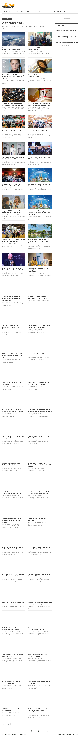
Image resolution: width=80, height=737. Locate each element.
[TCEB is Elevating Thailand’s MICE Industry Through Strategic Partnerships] (40, 259)
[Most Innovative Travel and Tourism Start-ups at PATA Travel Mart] (40, 374)
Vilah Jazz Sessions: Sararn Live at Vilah (67, 42)
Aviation (15, 11)
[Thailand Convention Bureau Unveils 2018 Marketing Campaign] (40, 619)
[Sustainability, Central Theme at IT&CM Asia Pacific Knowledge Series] (40, 175)
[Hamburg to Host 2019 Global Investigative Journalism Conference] (13, 592)
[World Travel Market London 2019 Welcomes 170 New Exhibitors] (40, 288)
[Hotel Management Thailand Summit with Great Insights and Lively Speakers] (40, 401)
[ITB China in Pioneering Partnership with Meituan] (40, 121)
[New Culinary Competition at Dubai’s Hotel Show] (13, 374)
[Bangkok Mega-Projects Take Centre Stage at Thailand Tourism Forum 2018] (40, 592)
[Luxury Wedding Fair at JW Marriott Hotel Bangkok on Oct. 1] (13, 646)
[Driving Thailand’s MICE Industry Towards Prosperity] (13, 673)
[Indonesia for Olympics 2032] (40, 345)
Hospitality (6, 11)
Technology (57, 11)
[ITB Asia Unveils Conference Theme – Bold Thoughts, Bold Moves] (13, 231)
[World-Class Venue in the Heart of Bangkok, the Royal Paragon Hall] (13, 619)
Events (41, 11)
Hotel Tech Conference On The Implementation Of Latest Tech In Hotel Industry (38, 710)
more (65, 11)
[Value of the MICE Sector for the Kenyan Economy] (40, 39)
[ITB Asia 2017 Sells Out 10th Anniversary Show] (13, 700)
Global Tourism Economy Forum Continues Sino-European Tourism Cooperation (12, 520)
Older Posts (6, 724)
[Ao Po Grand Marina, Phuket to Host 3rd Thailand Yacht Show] (40, 565)
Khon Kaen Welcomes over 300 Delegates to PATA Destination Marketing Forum (11, 298)
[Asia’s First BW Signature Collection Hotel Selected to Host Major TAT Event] (40, 231)
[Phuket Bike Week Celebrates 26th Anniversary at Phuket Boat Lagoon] (13, 95)
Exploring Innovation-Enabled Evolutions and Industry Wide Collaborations (10, 327)
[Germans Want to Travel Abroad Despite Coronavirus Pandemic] (13, 39)
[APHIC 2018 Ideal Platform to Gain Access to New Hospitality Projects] (13, 401)
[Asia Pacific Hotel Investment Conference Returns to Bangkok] (13, 483)
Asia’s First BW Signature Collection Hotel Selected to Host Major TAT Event (38, 241)
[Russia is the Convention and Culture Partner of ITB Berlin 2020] (40, 66)
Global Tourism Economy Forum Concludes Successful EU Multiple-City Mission (39, 464)
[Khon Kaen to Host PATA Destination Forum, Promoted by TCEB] (13, 565)
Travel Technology (44, 731)
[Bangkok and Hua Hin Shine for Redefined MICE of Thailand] (13, 175)
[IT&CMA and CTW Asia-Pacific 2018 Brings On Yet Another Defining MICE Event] (13, 345)
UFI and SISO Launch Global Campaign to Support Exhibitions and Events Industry (13, 76)
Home (4, 731)
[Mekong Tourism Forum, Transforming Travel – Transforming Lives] (40, 427)
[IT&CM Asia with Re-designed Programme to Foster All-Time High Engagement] (40, 202)
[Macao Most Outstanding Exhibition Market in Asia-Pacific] (40, 646)
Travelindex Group (74, 734)
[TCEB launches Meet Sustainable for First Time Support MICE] (13, 148)
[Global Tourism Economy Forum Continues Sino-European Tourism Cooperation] (13, 510)
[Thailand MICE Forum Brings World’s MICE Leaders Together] (40, 148)
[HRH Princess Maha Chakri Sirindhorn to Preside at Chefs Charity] (40, 538)
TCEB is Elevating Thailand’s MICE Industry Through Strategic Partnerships (38, 269)
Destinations (25, 11)
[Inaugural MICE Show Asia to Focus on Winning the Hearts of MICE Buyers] (13, 202)
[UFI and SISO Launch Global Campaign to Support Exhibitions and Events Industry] (13, 66)
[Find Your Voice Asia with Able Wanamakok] (40, 510)
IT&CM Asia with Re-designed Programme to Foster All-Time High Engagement (39, 212)
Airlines (11, 731)
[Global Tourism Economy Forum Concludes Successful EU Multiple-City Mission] (40, 454)
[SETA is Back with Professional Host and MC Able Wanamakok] (13, 538)
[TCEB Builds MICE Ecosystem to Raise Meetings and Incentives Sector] (13, 427)
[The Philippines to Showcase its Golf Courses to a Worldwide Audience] (40, 483)
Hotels (18, 731)
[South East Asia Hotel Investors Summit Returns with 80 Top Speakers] (13, 259)
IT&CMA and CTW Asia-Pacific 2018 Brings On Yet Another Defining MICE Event (13, 355)
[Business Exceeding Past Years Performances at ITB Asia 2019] (13, 121)
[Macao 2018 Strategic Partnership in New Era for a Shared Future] (40, 316)
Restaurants (26, 731)
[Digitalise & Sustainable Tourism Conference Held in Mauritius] (13, 454)
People (48, 11)
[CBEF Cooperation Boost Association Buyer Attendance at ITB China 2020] (40, 95)
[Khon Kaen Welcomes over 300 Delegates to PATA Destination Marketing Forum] (13, 288)
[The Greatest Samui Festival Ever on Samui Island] (40, 673)
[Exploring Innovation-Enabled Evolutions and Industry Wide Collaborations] (13, 316)
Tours (34, 11)
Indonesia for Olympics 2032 (36, 354)
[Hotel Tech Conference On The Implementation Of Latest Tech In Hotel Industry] (40, 700)
